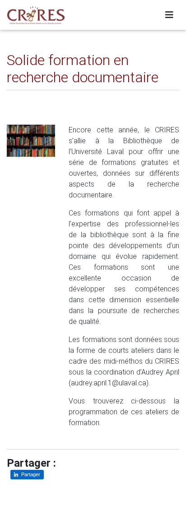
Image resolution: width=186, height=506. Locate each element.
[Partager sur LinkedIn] (20, 97)
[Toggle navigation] (169, 15)
